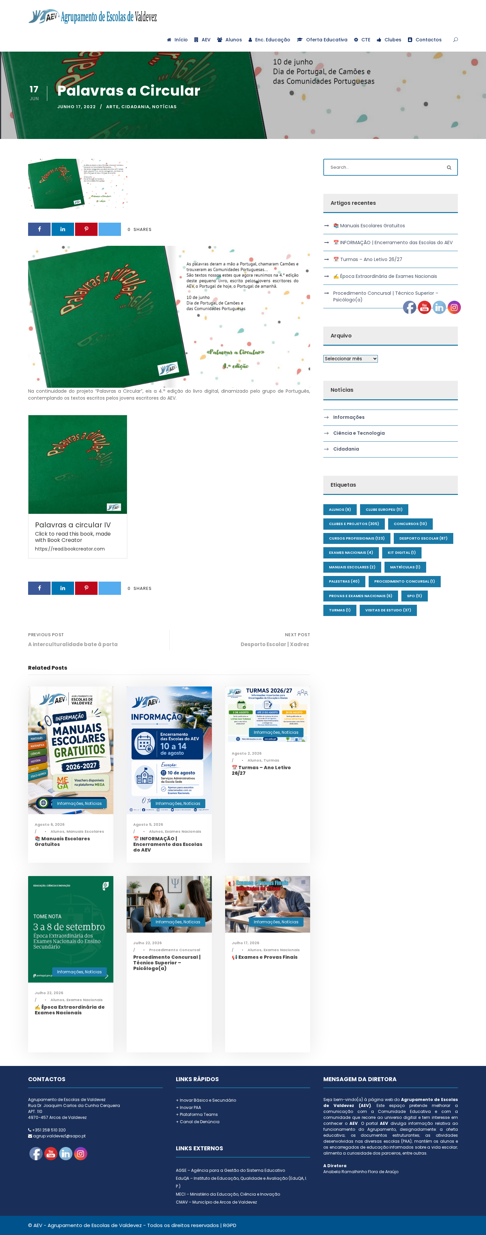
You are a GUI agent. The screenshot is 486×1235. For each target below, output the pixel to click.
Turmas (271, 760)
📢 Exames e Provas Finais (265, 957)
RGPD (229, 1225)
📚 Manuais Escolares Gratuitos (62, 841)
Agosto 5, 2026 (148, 824)
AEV (206, 39)
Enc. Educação (272, 39)
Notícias (164, 107)
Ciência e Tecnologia (359, 433)
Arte (112, 107)
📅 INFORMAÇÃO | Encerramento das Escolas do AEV (167, 844)
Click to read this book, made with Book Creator (73, 537)
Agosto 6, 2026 (49, 824)
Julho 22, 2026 (49, 992)
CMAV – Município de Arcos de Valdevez (216, 1202)
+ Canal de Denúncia (198, 1122)
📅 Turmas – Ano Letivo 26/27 (261, 770)
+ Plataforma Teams (197, 1114)
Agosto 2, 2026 (247, 753)
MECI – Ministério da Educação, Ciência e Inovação (228, 1194)
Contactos (429, 39)
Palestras (344, 581)
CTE (365, 39)
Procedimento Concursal (174, 949)
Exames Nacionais (183, 831)
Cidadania (135, 107)
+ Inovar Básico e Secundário (206, 1100)
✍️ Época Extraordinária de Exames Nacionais (70, 1010)
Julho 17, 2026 (245, 943)
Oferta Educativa (326, 39)
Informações (70, 803)
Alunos (233, 39)
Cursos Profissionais (357, 538)
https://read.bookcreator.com (70, 549)
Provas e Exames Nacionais (360, 595)
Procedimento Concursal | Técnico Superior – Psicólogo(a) (166, 963)
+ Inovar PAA (188, 1107)
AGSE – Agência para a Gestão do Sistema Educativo (230, 1170)
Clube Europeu (384, 509)
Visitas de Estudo (388, 610)
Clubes (393, 39)
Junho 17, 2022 (76, 107)
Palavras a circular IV (73, 525)
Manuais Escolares (85, 831)
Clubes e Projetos (354, 523)
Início (181, 39)
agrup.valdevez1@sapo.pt (59, 1136)
